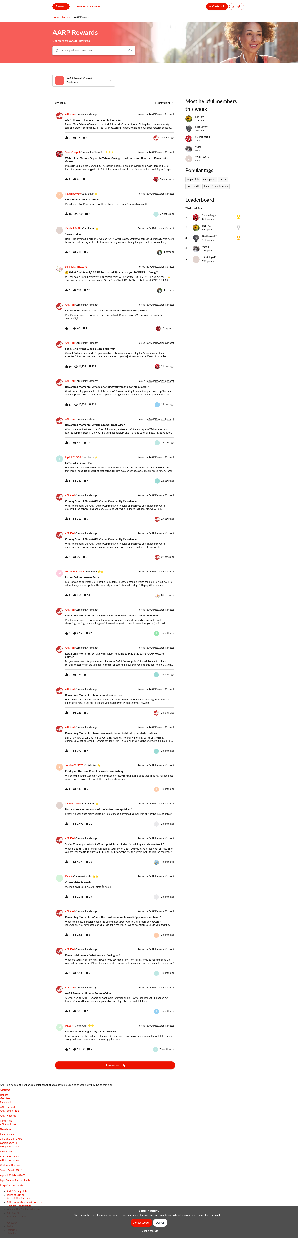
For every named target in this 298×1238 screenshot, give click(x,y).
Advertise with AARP (11, 1139)
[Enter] (55, 50)
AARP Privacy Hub (17, 1191)
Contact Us (6, 1121)
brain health (193, 186)
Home (55, 17)
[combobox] (93, 50)
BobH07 (199, 117)
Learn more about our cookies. (207, 1215)
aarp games (209, 179)
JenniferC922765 (74, 765)
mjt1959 (69, 1026)
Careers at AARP (8, 1143)
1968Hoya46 (202, 157)
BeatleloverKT (202, 127)
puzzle (223, 179)
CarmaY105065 (73, 804)
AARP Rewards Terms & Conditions (25, 1202)
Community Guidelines (88, 6)
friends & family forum (216, 186)
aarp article (193, 179)
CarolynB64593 (73, 228)
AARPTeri (70, 114)
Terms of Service (15, 1195)
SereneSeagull (72, 152)
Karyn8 (69, 876)
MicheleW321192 (74, 572)
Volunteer (5, 1098)
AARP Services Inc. (10, 1157)
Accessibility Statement (19, 1198)
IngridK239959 (73, 457)
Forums (66, 17)
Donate (4, 1095)
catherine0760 (73, 194)
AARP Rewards (8, 1107)
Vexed (198, 147)
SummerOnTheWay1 (76, 267)
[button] (149, 1231)
